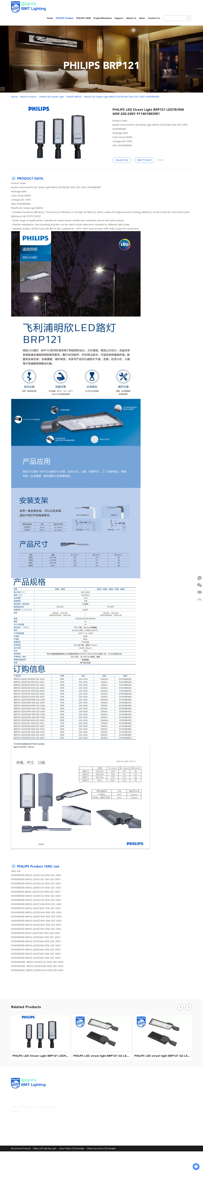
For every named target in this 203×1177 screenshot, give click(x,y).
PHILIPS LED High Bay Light (118, 1115)
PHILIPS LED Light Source (117, 1098)
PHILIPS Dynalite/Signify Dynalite (81, 1092)
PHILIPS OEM (83, 18)
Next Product (144, 160)
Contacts (156, 1082)
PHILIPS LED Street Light (51, 97)
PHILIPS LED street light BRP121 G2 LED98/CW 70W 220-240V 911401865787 (102, 1055)
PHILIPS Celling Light (115, 1109)
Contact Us (154, 18)
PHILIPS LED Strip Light (116, 1103)
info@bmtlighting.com (166, 1087)
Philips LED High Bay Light (44, 1148)
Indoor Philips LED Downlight (71, 1148)
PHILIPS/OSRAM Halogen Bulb (119, 1087)
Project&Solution (102, 18)
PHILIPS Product (64, 18)
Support (118, 18)
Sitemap (15, 1111)
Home (50, 18)
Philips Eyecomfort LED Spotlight (101, 1148)
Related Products (26, 1007)
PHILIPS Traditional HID (116, 1126)
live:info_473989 (164, 1104)
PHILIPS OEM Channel (77, 1131)
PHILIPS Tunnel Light (76, 1137)
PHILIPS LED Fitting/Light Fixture (120, 1120)
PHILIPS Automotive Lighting (118, 1131)
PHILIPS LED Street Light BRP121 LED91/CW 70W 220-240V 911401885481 (41, 1055)
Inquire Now (121, 160)
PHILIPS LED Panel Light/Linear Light (83, 1103)
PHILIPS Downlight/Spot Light (119, 1092)
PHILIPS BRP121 (74, 97)
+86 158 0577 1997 (168, 1093)
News (142, 18)
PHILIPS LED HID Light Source (80, 1126)
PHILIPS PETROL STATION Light (81, 1087)
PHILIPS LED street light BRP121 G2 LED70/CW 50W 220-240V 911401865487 (163, 1055)
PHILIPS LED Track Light (78, 1109)
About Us (131, 18)
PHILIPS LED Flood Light (78, 1115)
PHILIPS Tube (73, 1098)
